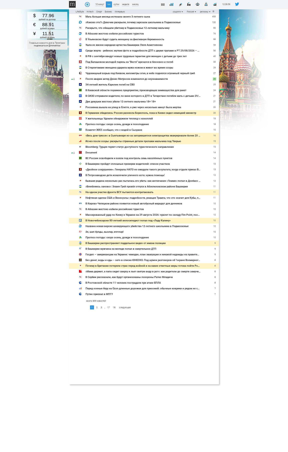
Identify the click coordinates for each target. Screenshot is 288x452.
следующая (125, 307)
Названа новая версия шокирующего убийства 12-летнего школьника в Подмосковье (137, 231)
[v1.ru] (80, 272)
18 (214, 124)
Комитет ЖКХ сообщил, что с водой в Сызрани (114, 129)
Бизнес (108, 11)
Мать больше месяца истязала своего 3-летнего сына (118, 16)
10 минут (99, 4)
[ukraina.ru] (80, 255)
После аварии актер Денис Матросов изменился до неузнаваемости (127, 84)
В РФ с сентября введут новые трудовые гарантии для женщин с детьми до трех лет (136, 56)
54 (214, 50)
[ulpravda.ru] (80, 39)
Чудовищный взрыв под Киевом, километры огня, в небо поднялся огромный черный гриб (140, 73)
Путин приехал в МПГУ (99, 294)
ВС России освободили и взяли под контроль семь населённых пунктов (129, 158)
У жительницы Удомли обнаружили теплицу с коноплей (119, 118)
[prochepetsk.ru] (80, 204)
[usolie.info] (80, 289)
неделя (125, 4)
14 (214, 158)
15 (214, 141)
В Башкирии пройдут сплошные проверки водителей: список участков (128, 163)
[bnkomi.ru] (80, 136)
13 (214, 164)
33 (214, 62)
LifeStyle (80, 11)
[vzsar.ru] (80, 62)
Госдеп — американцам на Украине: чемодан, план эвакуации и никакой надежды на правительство (146, 254)
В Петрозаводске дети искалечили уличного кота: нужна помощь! (125, 175)
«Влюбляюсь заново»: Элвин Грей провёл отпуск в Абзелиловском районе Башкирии (137, 186)
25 (214, 79)
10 (214, 203)
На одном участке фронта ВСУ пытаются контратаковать (119, 192)
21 (214, 96)
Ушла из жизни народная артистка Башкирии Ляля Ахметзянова (124, 44)
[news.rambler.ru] (80, 34)
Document (91, 152)
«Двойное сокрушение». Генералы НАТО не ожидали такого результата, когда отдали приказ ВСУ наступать (150, 169)
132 (214, 22)
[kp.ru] (80, 56)
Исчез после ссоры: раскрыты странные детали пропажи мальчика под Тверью (133, 141)
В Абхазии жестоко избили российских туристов (115, 33)
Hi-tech (90, 11)
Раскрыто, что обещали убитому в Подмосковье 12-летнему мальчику (128, 27)
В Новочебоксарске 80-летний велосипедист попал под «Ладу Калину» (128, 226)
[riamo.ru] (80, 22)
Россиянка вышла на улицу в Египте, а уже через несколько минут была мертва (133, 107)
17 (108, 307)
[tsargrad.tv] (80, 260)
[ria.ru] (80, 283)
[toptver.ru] (80, 119)
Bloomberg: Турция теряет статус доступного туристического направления (130, 146)
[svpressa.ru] (80, 73)
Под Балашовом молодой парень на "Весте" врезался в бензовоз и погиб (129, 61)
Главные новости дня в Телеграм (47, 44)
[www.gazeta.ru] (80, 153)
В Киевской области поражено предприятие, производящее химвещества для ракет (136, 90)
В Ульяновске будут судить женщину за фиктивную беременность (125, 39)
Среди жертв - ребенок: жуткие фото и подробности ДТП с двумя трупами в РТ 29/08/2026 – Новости (147, 50)
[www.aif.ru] (80, 141)
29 (214, 67)
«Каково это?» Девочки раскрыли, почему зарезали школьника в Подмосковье (133, 22)
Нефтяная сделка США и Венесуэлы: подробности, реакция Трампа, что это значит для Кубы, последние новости (153, 197)
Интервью (120, 11)
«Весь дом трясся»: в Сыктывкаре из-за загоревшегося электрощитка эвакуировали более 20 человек (147, 135)
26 (214, 84)
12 (214, 175)
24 (214, 90)
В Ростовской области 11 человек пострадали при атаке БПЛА (123, 282)
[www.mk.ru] (80, 17)
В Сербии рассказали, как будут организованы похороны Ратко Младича (129, 277)
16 (214, 130)
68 (214, 39)
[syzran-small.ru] (80, 130)
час (109, 4)
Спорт (99, 11)
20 (214, 107)
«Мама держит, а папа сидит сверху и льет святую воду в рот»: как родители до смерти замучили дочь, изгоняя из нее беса (159, 271)
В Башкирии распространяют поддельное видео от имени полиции (126, 209)
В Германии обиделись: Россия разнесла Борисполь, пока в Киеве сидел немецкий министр (141, 112)
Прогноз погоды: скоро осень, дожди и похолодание (117, 124)
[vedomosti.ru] (80, 147)
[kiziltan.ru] (80, 238)
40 (214, 56)
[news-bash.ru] (80, 164)
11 (214, 186)
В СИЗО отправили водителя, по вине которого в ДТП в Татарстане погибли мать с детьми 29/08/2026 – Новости (154, 95)
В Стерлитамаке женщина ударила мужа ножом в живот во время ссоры (129, 67)
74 (214, 33)
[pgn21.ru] (80, 226)
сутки (116, 4)
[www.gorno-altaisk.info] (80, 124)
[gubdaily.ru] (80, 79)
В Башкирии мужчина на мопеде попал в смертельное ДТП (121, 248)
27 (214, 73)
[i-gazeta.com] (80, 249)
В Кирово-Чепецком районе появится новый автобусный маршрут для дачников (134, 203)
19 (214, 118)
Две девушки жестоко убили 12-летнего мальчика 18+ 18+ (121, 101)
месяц (135, 4)
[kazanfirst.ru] (80, 51)
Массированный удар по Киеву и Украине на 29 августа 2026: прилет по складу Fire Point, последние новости (151, 220)
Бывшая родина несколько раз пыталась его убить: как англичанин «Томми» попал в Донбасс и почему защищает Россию (159, 180)
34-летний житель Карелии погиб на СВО (110, 78)
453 (214, 16)
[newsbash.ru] (80, 45)
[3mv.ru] (80, 113)
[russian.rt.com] (80, 90)
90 (214, 28)
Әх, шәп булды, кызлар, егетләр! (105, 237)
